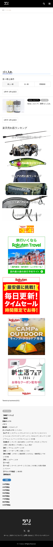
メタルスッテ (13, 427)
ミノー (13, 439)
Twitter (24, 531)
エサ (22, 448)
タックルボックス (8, 430)
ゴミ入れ (27, 465)
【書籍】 (5, 418)
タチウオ (30, 442)
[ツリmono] (6, 3)
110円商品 (5, 484)
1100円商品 (6, 505)
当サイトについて (16, 535)
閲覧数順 (42, 84)
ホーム (6, 535)
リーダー (12, 451)
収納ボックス (6, 421)
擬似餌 (4, 427)
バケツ (4, 424)
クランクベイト (24, 433)
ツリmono (21, 544)
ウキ (43, 454)
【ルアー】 (6, 433)
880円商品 (5, 502)
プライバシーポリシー (42, 535)
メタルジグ (34, 436)
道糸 (21, 451)
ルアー (17, 448)
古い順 (26, 84)
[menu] (49, 3)
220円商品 (5, 487)
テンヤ (14, 442)
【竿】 (4, 460)
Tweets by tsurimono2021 (11, 400)
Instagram (28, 531)
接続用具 (22, 454)
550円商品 (5, 493)
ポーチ (20, 465)
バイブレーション (23, 439)
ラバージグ (15, 436)
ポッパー (43, 436)
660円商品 (5, 496)
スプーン (15, 433)
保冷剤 (20, 471)
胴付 (5, 445)
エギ (49, 436)
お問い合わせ (28, 535)
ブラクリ (44, 442)
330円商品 (5, 490)
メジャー (7, 468)
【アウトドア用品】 (9, 471)
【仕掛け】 (6, 442)
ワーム (6, 439)
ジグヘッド (25, 436)
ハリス (27, 451)
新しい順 (10, 84)
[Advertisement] (26, 40)
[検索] (43, 3)
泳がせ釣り (21, 442)
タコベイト (43, 433)
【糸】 (4, 451)
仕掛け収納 (42, 465)
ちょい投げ (28, 445)
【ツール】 (6, 465)
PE (17, 451)
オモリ (15, 454)
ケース (14, 465)
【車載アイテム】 (8, 415)
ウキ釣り (20, 445)
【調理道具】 (6, 474)
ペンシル (7, 436)
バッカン (19, 430)
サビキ (37, 442)
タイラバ (35, 433)
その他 (33, 439)
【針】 (4, 448)
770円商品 (5, 499)
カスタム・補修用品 (34, 454)
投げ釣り (12, 445)
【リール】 (6, 463)
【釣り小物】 (6, 454)
